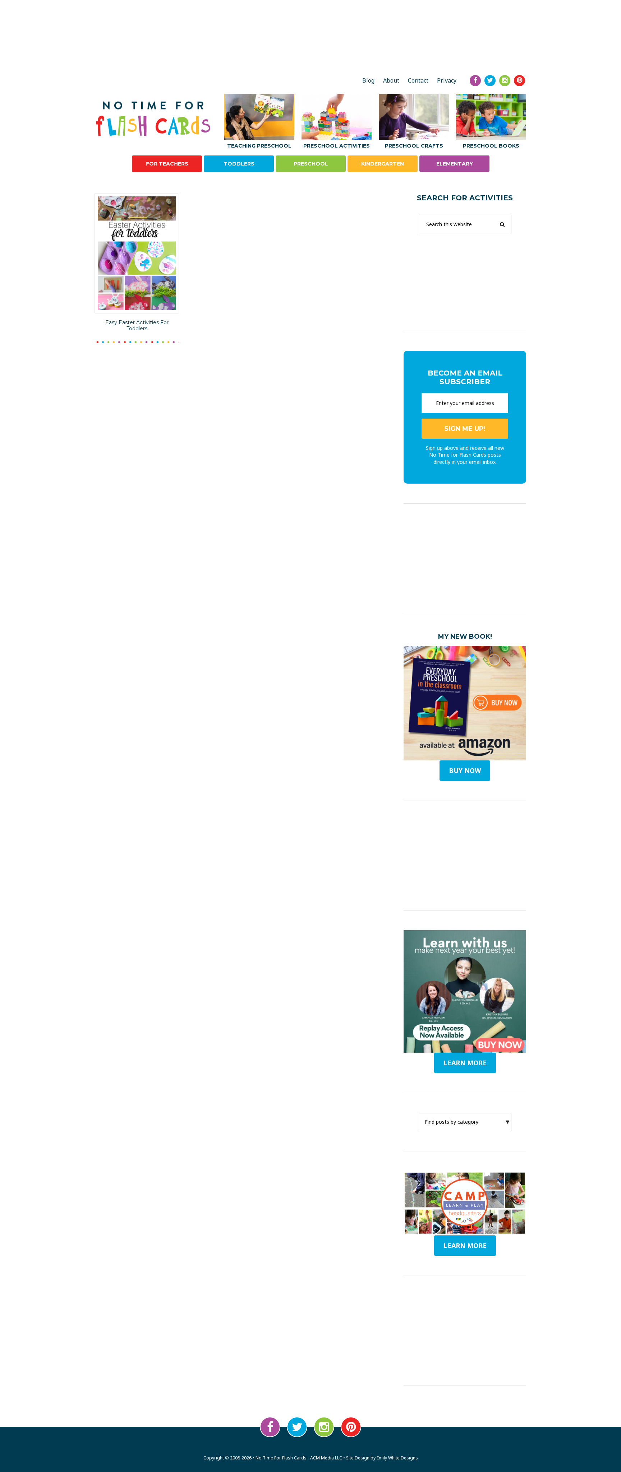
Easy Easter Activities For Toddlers (137, 325)
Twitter (297, 1426)
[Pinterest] (519, 80)
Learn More (465, 1245)
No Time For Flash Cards (155, 119)
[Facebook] (475, 80)
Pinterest (350, 1426)
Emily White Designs (397, 1458)
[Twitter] (490, 80)
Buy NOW (465, 770)
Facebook (270, 1426)
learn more (465, 1062)
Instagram (324, 1426)
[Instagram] (504, 80)
